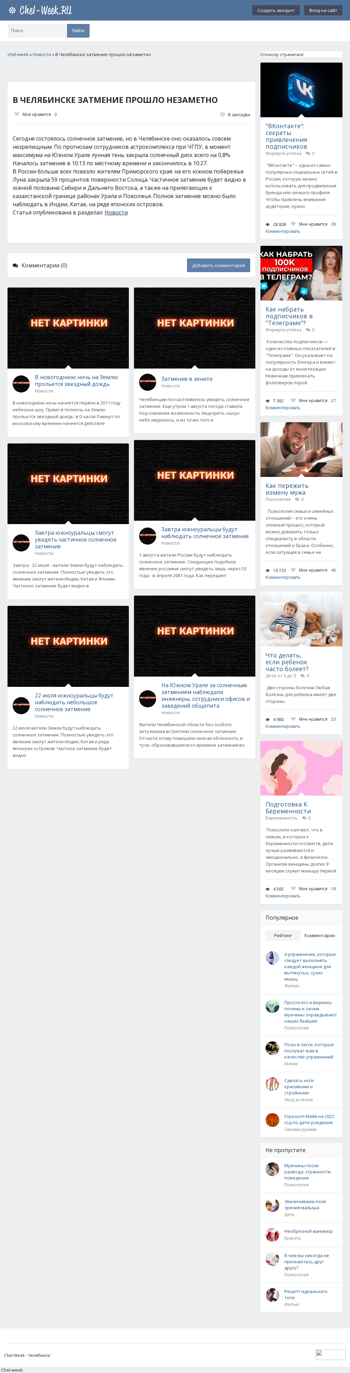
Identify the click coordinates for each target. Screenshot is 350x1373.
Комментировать (283, 231)
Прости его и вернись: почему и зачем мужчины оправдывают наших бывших (310, 1011)
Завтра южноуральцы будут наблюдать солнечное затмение (205, 532)
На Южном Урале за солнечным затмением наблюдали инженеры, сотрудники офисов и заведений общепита (205, 695)
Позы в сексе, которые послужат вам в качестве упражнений (309, 1050)
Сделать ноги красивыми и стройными (299, 1086)
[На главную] (42, 10)
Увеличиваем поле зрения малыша (305, 1204)
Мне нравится (40, 114)
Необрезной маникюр (308, 1231)
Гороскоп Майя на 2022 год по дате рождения (309, 1119)
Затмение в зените (187, 378)
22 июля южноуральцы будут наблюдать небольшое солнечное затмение (74, 702)
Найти (78, 30)
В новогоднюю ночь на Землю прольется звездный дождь (76, 380)
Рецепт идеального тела (305, 1294)
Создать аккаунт (276, 10)
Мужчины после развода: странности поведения (307, 1171)
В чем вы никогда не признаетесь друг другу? (306, 1261)
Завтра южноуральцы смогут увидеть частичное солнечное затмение (76, 539)
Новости (116, 212)
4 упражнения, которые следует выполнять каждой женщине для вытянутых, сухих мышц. (310, 966)
